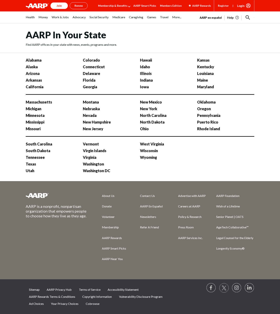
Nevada (90, 115)
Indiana (146, 80)
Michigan (33, 108)
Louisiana (205, 73)
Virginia (89, 157)
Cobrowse (92, 303)
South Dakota (38, 150)
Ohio (144, 128)
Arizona (33, 73)
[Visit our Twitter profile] (224, 288)
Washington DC (96, 170)
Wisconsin (149, 150)
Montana (91, 102)
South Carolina (39, 144)
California (34, 86)
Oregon (204, 108)
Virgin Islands (94, 150)
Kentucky (205, 66)
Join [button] (59, 5)
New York (148, 108)
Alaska (32, 66)
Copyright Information (97, 296)
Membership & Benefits (112, 5)
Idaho (145, 66)
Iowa (144, 86)
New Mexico (151, 102)
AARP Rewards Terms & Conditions (52, 296)
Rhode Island (208, 128)
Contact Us (147, 196)
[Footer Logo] (56, 195)
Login (241, 5)
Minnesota (35, 115)
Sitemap (34, 289)
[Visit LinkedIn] (249, 288)
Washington (93, 164)
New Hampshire (97, 122)
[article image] (233, 17)
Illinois (146, 73)
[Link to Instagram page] (237, 288)
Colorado (91, 60)
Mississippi (35, 122)
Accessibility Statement (123, 289)
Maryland (205, 86)
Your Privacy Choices (64, 303)
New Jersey (93, 128)
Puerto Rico (207, 122)
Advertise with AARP (192, 196)
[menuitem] (30, 19)
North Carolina (153, 115)
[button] (248, 17)
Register (223, 5)
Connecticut (94, 66)
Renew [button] (78, 5)
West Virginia (152, 144)
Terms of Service (90, 289)
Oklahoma (206, 102)
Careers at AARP (189, 206)
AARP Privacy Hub (59, 289)
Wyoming (148, 157)
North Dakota (152, 122)
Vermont (91, 144)
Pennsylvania (208, 115)
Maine (202, 80)
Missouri (33, 128)
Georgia (90, 86)
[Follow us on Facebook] (211, 288)
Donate (107, 206)
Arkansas (34, 80)
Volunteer (108, 216)
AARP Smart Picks (144, 5)
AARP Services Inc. (190, 238)
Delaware (91, 73)
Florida (89, 80)
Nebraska (91, 108)
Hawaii (146, 60)
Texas (31, 164)
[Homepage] (37, 6)
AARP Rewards (112, 238)
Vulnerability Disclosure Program (140, 296)
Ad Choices (36, 303)
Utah (30, 170)
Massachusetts (39, 102)
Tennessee (35, 157)
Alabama (34, 60)
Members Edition (171, 5)
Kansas (203, 60)
